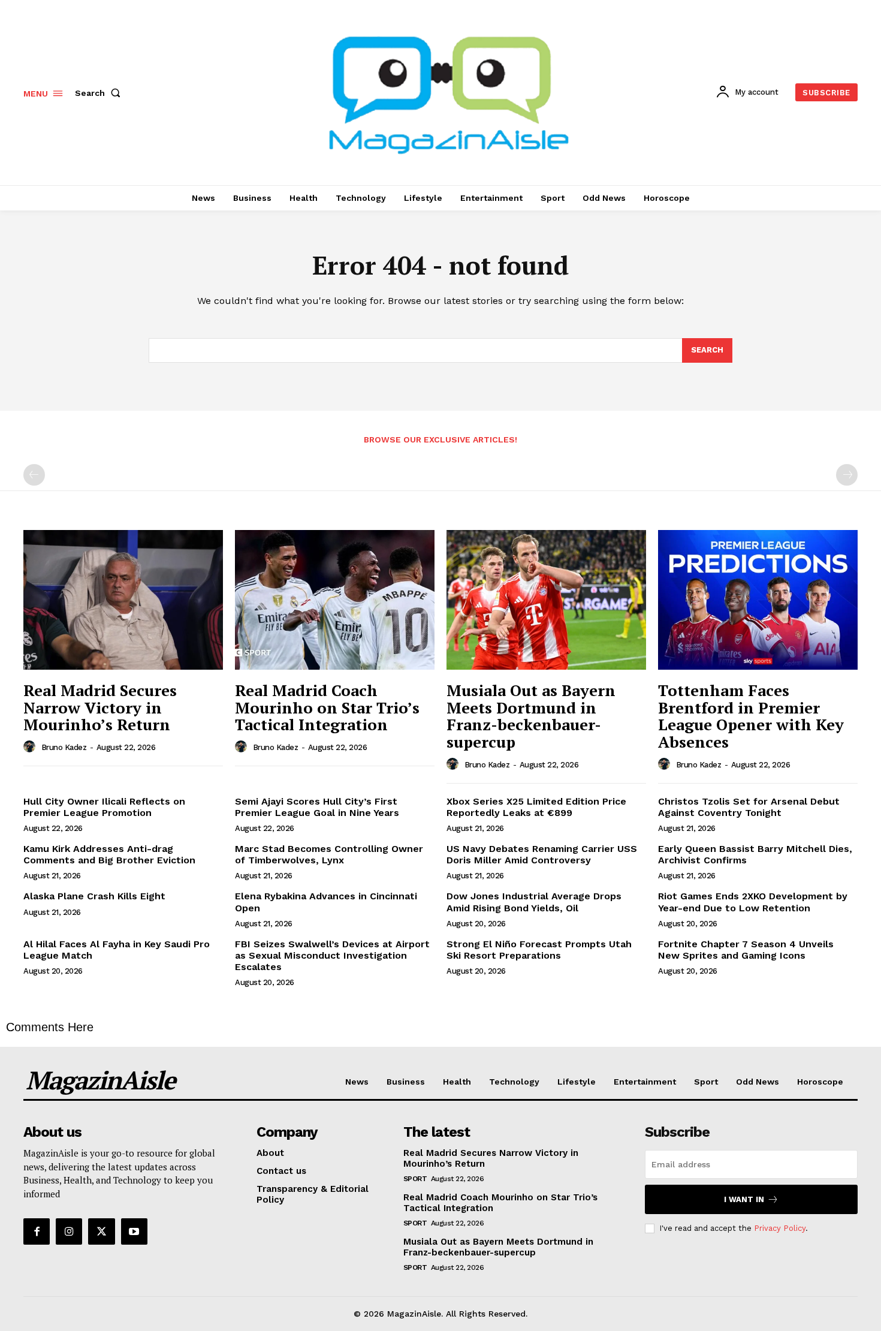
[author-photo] (31, 747)
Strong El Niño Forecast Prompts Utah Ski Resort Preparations (539, 949)
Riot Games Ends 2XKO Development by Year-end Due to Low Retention (752, 901)
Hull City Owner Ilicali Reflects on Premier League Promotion (104, 807)
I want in (744, 1199)
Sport (415, 1179)
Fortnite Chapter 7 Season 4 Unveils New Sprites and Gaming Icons (746, 949)
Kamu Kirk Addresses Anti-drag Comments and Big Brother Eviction (109, 854)
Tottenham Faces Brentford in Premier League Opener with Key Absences (751, 716)
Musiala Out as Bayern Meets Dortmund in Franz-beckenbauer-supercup (531, 716)
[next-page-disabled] (847, 475)
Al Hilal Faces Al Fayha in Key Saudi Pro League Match (116, 949)
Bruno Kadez (64, 747)
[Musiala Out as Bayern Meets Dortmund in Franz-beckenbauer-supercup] (546, 600)
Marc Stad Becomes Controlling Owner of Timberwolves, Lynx (329, 854)
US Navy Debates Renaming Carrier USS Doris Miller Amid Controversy (541, 854)
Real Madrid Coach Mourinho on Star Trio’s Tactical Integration (327, 707)
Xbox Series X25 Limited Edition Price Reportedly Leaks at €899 (536, 807)
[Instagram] (69, 1231)
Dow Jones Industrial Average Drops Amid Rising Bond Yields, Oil (533, 901)
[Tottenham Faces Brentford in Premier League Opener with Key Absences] (758, 600)
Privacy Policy (779, 1228)
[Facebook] (36, 1231)
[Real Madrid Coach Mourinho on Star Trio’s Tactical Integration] (335, 600)
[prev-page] (34, 475)
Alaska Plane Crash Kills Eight (94, 896)
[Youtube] (134, 1231)
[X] (101, 1231)
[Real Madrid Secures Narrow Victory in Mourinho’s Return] (123, 600)
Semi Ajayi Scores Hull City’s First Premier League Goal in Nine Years (317, 807)
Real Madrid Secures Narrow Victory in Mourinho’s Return (100, 707)
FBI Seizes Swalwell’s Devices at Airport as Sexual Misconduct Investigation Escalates (332, 955)
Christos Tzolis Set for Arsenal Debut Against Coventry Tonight (749, 807)
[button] (100, 93)
